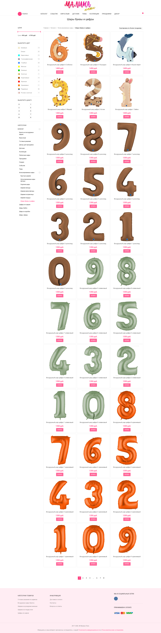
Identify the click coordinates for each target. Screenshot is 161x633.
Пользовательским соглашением (112, 630)
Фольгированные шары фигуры (28, 180)
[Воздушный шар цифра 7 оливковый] (60, 316)
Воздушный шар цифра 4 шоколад (127, 199)
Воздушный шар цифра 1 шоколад (127, 243)
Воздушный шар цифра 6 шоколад (60, 199)
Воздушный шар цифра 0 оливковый (93, 422)
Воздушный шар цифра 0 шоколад (60, 288)
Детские (22, 148)
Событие (22, 165)
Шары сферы (23, 215)
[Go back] (64, 19)
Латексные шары (24, 155)
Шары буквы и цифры (28, 201)
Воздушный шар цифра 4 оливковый (59, 378)
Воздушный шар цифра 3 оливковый (93, 378)
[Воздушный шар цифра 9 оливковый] (93, 271)
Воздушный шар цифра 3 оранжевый (93, 512)
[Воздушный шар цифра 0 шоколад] (60, 271)
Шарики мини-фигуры (27, 191)
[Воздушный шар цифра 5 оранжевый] (127, 450)
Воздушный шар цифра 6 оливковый (93, 333)
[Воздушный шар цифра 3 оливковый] (93, 360)
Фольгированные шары (26, 172)
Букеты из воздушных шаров (26, 133)
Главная (46, 28)
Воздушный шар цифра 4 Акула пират (127, 65)
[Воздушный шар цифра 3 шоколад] (60, 226)
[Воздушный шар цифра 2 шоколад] (93, 226)
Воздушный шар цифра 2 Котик (93, 109)
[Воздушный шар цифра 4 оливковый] (60, 360)
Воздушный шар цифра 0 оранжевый (93, 556)
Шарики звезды (25, 188)
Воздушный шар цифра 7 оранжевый (59, 467)
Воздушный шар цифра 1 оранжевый (59, 556)
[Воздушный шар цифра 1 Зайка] (127, 92)
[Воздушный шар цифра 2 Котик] (93, 92)
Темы (21, 169)
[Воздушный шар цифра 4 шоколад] (127, 182)
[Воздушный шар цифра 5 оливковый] (127, 316)
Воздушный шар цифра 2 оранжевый (127, 512)
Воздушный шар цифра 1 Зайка (126, 109)
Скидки (21, 162)
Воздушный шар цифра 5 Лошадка (93, 65)
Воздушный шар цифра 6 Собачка (59, 65)
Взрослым (22, 138)
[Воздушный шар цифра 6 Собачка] (60, 48)
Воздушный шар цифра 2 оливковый (126, 378)
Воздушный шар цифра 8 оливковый (126, 288)
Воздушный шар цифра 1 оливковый (59, 422)
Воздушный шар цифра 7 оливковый (59, 333)
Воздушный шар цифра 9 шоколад (60, 154)
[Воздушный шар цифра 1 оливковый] (60, 405)
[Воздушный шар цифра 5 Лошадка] (93, 48)
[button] (59, 72)
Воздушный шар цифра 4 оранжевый (59, 512)
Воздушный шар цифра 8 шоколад (93, 154)
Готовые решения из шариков (27, 599)
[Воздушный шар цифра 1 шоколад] (127, 226)
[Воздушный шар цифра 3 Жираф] (60, 92)
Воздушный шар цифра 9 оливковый (93, 288)
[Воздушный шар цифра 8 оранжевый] (127, 405)
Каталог (21, 129)
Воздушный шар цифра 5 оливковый (126, 333)
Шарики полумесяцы (27, 194)
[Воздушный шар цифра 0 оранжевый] (93, 539)
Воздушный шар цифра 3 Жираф (60, 109)
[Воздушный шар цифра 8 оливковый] (127, 271)
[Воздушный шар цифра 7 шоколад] (127, 137)
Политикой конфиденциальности (89, 630)
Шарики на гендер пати (25, 610)
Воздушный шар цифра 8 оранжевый (127, 422)
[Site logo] (80, 6)
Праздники (22, 158)
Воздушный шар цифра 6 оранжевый (93, 467)
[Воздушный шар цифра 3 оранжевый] (93, 495)
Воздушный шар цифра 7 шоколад (127, 154)
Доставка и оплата (56, 599)
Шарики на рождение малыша (27, 606)
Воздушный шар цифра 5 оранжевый (127, 467)
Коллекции (22, 152)
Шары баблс (23, 208)
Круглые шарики (26, 176)
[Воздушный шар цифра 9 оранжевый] (127, 539)
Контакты (53, 603)
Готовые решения (25, 141)
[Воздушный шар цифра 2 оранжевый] (127, 495)
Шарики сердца (25, 197)
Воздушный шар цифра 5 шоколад (93, 199)
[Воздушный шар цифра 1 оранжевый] (60, 539)
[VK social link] (116, 598)
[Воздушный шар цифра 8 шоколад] (93, 137)
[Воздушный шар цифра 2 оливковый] (127, 360)
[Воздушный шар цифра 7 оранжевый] (60, 450)
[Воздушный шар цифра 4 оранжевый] (60, 495)
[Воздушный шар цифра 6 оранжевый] (93, 450)
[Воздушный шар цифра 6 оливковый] (93, 316)
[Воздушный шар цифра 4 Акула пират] (127, 48)
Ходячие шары (25, 184)
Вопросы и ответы (56, 606)
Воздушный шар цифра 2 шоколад (93, 243)
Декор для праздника (26, 145)
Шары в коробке (24, 211)
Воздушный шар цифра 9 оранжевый (127, 556)
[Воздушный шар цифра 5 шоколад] (93, 182)
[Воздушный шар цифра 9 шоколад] (60, 137)
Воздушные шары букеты (26, 603)
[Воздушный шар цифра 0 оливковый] (93, 405)
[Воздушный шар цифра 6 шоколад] (60, 182)
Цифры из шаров (24, 204)
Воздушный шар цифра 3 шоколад (60, 243)
